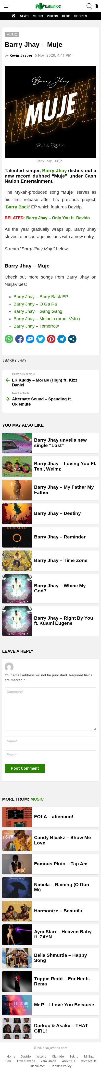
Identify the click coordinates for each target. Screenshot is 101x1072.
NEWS (24, 16)
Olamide (58, 1056)
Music (37, 799)
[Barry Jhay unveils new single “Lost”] (17, 443)
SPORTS (80, 16)
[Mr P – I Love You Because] (17, 1005)
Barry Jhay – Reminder (60, 536)
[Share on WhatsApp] (9, 339)
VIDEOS (52, 16)
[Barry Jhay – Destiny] (17, 513)
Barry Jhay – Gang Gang (37, 311)
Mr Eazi (89, 1056)
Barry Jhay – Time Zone (61, 560)
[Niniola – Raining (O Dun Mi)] (17, 887)
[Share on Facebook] (19, 339)
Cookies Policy (60, 1066)
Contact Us (89, 1061)
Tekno (73, 1056)
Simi (7, 1061)
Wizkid (41, 1056)
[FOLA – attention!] (17, 817)
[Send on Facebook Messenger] (30, 339)
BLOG (66, 16)
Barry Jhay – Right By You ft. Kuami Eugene (63, 620)
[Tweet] (40, 339)
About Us (68, 1061)
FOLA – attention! (53, 816)
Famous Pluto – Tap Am (61, 863)
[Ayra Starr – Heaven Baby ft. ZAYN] (17, 934)
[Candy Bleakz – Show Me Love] (17, 840)
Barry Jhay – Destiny (57, 513)
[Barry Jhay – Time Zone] (17, 560)
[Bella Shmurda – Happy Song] (17, 958)
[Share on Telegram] (61, 339)
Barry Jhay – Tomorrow (36, 326)
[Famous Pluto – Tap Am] (17, 864)
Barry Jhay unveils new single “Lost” (60, 442)
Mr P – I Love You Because (64, 1004)
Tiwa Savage (25, 1061)
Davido (26, 1056)
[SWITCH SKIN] (97, 6)
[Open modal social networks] (72, 339)
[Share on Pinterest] (51, 339)
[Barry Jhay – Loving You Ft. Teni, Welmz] (17, 466)
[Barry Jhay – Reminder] (17, 537)
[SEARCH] (89, 6)
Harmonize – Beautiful (59, 910)
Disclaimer (37, 1066)
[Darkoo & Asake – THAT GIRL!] (17, 1028)
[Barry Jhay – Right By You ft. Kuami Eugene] (17, 621)
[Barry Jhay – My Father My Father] (17, 490)
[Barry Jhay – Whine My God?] (17, 588)
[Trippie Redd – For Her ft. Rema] (17, 981)
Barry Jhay (54, 170)
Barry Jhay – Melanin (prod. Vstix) (46, 318)
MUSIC (38, 16)
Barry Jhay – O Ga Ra (35, 304)
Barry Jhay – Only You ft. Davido (58, 218)
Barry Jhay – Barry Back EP (40, 296)
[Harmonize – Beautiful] (17, 911)
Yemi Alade (48, 1061)
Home (11, 1056)
